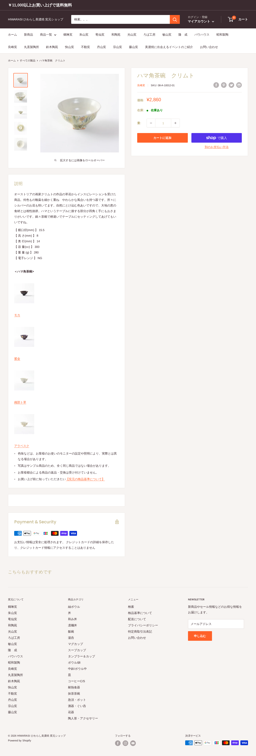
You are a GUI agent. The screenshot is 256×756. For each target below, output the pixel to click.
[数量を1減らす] (151, 123)
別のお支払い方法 (217, 147)
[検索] (175, 19)
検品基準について (140, 613)
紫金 (17, 358)
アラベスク (21, 446)
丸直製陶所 (31, 47)
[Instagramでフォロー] (125, 743)
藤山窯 (133, 47)
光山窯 (131, 34)
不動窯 (85, 47)
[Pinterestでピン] (224, 85)
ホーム (12, 34)
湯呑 (71, 637)
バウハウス (201, 34)
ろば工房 (149, 34)
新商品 (28, 34)
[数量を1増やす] (175, 123)
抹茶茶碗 (74, 693)
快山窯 (69, 47)
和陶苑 (115, 34)
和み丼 (72, 619)
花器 (71, 712)
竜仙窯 (99, 34)
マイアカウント (199, 21)
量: (139, 123)
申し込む (200, 636)
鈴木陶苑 (52, 47)
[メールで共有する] (239, 85)
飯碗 (71, 631)
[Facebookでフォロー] (118, 743)
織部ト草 (20, 402)
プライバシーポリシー (143, 625)
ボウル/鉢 (74, 662)
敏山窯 (166, 34)
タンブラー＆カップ (81, 656)
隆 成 (182, 34)
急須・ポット (77, 699)
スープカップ (77, 650)
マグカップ (75, 644)
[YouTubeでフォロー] (133, 743)
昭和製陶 (222, 34)
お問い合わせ (209, 47)
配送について (137, 619)
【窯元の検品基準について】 (85, 479)
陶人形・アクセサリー (83, 718)
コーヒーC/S (76, 681)
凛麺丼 (72, 625)
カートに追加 (162, 137)
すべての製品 (27, 60)
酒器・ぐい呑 (77, 706)
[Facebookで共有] (216, 85)
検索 (131, 606)
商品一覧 (46, 34)
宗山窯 (117, 47)
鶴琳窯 (67, 34)
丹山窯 (101, 47)
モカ (17, 315)
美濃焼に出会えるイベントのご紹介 (169, 47)
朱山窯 (83, 34)
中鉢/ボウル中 (77, 668)
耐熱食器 (74, 687)
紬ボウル (74, 606)
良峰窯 (12, 47)
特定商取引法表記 (140, 631)
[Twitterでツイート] (231, 85)
